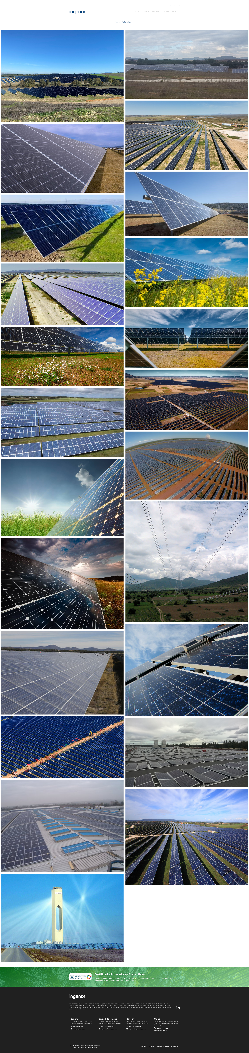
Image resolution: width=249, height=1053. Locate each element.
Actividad (145, 12)
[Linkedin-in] (178, 1008)
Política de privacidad (148, 1046)
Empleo (166, 12)
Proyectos (156, 12)
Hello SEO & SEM (91, 1047)
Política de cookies (163, 1046)
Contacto (175, 12)
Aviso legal (174, 1046)
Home (137, 12)
